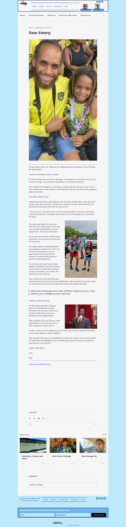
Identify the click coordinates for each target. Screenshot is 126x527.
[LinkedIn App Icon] (102, 2)
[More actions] (96, 28)
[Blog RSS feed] (97, 498)
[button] (104, 15)
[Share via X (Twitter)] (34, 418)
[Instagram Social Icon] (97, 2)
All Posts (22, 15)
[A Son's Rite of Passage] (63, 445)
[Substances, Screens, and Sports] (33, 445)
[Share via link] (43, 418)
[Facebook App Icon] (100, 2)
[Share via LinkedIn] (39, 418)
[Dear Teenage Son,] (93, 445)
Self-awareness (85, 15)
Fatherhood (51, 15)
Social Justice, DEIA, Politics (68, 15)
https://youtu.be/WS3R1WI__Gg (40, 364)
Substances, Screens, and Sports (32, 457)
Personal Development (36, 15)
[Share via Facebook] (30, 418)
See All (104, 434)
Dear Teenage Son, (89, 456)
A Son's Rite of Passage (61, 456)
